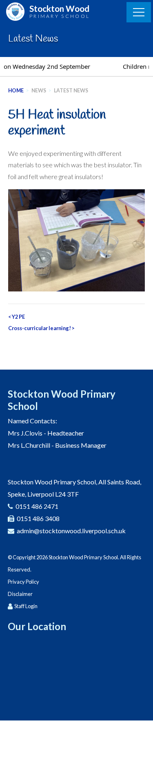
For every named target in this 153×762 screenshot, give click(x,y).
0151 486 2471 (37, 506)
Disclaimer (20, 594)
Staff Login (26, 606)
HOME (16, 91)
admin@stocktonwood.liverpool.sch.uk (71, 530)
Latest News (71, 91)
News (38, 91)
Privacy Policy (23, 581)
